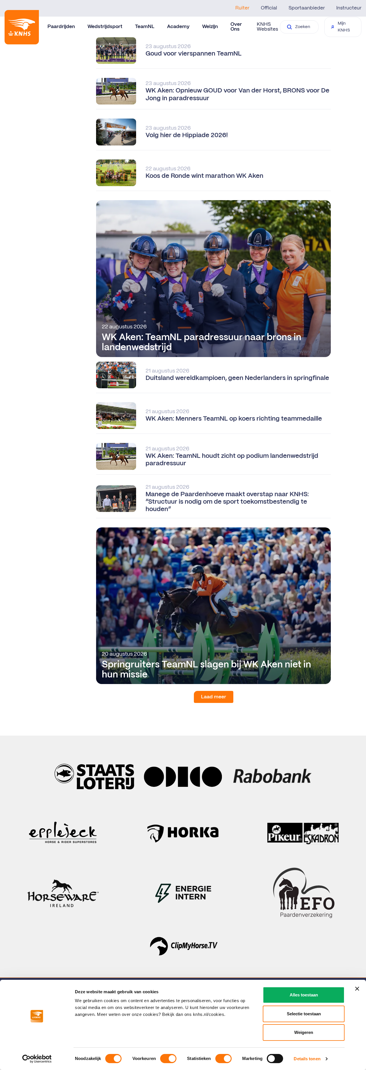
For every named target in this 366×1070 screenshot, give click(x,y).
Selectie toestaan (304, 1013)
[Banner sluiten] (357, 989)
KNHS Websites (267, 26)
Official (269, 8)
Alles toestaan (304, 994)
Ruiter (242, 8)
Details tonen (307, 1058)
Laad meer (213, 697)
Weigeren (303, 1032)
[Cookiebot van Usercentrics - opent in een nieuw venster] (37, 1059)
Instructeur (348, 8)
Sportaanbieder (307, 8)
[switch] (168, 1058)
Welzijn (210, 26)
